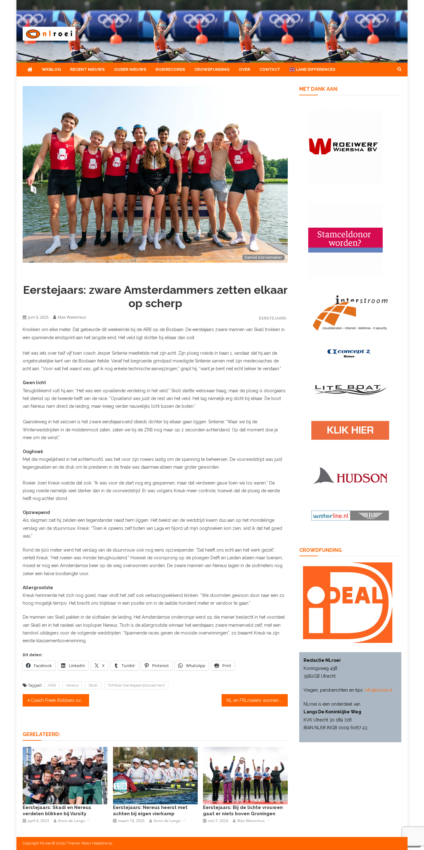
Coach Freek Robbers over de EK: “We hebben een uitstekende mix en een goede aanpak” (60, 700)
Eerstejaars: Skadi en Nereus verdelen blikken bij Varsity (57, 810)
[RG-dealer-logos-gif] (350, 429)
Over (244, 69)
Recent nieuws (87, 69)
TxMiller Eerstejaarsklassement (136, 685)
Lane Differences (315, 69)
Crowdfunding (211, 69)
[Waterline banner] (350, 515)
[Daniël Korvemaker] (245, 775)
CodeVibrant (124, 843)
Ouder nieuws (130, 69)
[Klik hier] (345, 146)
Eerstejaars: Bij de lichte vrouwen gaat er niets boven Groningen (243, 810)
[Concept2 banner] (350, 353)
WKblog (51, 69)
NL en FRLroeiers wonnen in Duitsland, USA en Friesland (257, 700)
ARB (51, 685)
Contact (269, 69)
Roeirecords (170, 69)
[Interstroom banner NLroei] (350, 312)
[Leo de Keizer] (155, 775)
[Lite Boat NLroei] (350, 389)
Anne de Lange (71, 820)
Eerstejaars (272, 318)
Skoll (93, 685)
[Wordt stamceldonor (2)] (345, 239)
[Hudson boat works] (350, 474)
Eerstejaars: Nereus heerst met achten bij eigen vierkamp (150, 810)
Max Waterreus (72, 317)
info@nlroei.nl (378, 690)
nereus (72, 685)
